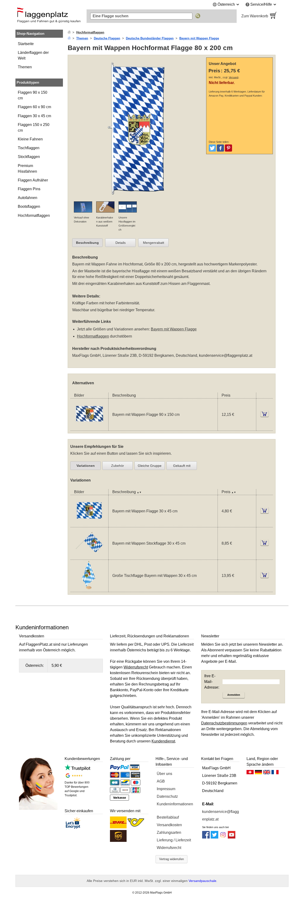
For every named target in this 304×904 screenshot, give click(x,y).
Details (120, 243)
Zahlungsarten (169, 832)
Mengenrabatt (153, 243)
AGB (161, 781)
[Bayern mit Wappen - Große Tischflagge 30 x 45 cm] (89, 589)
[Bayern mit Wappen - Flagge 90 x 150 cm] (89, 428)
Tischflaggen (28, 148)
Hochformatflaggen (34, 215)
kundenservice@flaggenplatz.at (225, 355)
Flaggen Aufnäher (33, 180)
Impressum (166, 789)
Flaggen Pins (29, 189)
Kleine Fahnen (30, 139)
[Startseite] (69, 32)
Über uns (164, 774)
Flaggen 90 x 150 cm (32, 95)
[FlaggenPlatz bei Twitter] (214, 837)
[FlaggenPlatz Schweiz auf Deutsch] (250, 773)
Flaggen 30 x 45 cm (34, 116)
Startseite (26, 44)
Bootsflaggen (29, 206)
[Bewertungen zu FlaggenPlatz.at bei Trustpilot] (77, 769)
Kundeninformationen (175, 804)
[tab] (87, 242)
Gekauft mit (181, 466)
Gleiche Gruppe (150, 466)
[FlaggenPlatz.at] (48, 16)
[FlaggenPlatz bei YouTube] (231, 837)
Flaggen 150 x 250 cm (33, 127)
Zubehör (117, 466)
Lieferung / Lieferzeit (174, 840)
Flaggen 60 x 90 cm (34, 107)
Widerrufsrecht (169, 848)
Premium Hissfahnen (27, 168)
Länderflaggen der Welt (33, 55)
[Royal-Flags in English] (266, 773)
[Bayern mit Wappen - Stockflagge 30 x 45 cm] (89, 557)
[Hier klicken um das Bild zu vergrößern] (137, 198)
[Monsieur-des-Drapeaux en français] (275, 773)
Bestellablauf (168, 817)
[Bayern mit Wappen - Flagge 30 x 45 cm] (89, 524)
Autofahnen (27, 198)
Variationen (85, 466)
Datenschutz (167, 796)
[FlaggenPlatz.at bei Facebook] (206, 837)
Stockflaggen (29, 157)
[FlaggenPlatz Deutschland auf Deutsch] (258, 773)
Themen (25, 67)
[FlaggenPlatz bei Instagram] (223, 837)
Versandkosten (169, 825)
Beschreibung (87, 243)
